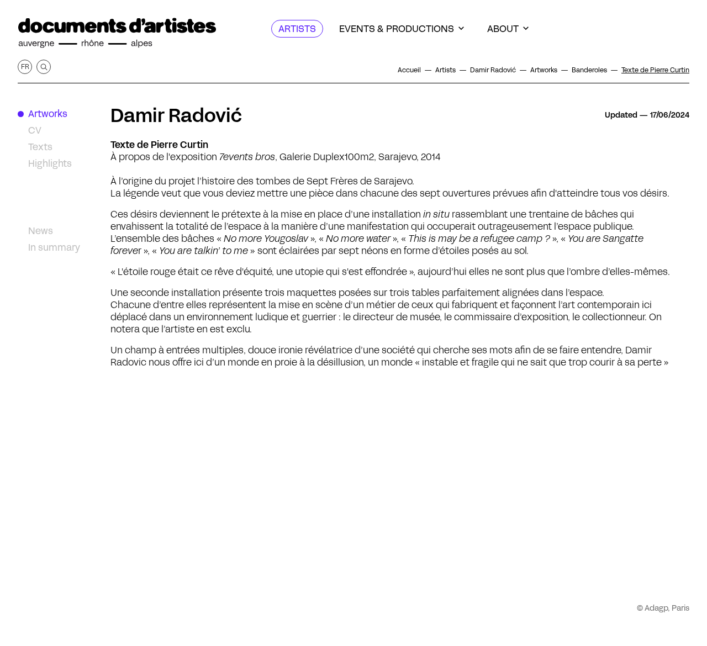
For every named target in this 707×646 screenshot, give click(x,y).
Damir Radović (176, 115)
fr (25, 66)
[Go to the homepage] (117, 33)
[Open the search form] (43, 67)
